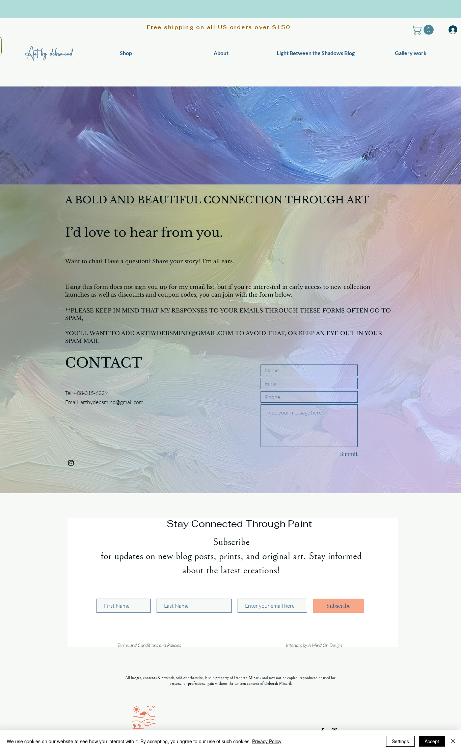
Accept (432, 741)
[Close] (453, 741)
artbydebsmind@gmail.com (111, 402)
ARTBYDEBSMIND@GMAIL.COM (184, 333)
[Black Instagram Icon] (71, 463)
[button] (423, 30)
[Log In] (451, 29)
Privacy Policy (266, 741)
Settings (400, 741)
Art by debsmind (49, 53)
